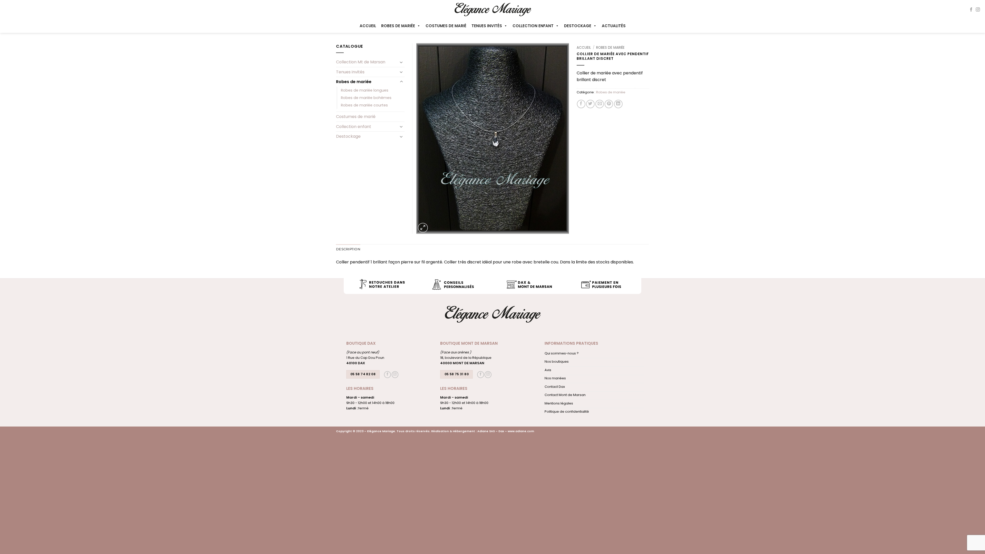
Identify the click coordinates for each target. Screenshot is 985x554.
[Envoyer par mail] (599, 104)
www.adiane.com (521, 431)
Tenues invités (486, 25)
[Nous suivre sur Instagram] (978, 9)
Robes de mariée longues (364, 90)
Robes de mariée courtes (364, 105)
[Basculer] (401, 62)
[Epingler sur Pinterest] (609, 104)
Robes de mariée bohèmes (366, 97)
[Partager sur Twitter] (590, 104)
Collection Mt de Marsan (360, 62)
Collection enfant (533, 25)
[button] (423, 228)
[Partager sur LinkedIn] (618, 104)
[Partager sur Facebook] (581, 104)
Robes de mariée (398, 25)
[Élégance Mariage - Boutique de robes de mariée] (492, 9)
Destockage (577, 25)
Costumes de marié (446, 25)
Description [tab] (348, 249)
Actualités (614, 25)
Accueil (368, 25)
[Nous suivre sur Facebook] (971, 9)
